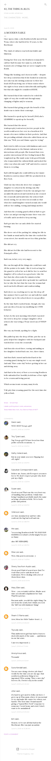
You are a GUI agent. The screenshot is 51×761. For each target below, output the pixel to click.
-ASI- (32, 754)
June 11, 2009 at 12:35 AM (20, 623)
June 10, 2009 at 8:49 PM (20, 581)
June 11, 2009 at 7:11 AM (19, 646)
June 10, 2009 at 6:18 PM (20, 545)
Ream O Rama (17, 615)
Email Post (14, 403)
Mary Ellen (15, 588)
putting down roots (16, 406)
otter (13, 691)
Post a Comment (11, 734)
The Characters (12, 18)
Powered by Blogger (27, 749)
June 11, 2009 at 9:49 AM (20, 684)
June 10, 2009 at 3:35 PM (20, 463)
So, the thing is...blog (17, 9)
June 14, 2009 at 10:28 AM (20, 728)
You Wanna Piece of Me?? (29, 410)
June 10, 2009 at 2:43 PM (20, 429)
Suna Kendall (17, 668)
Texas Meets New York (11, 410)
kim (13, 719)
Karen (13, 422)
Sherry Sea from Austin (21, 566)
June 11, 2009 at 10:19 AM (20, 712)
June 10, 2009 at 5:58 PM (20, 522)
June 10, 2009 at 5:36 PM (20, 505)
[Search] (45, 4)
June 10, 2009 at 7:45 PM (20, 559)
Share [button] (6, 403)
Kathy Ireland (17, 453)
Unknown (15, 512)
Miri (12, 529)
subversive (27, 406)
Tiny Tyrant (16, 436)
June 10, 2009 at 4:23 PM (20, 482)
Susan (14, 489)
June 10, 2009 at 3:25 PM (20, 446)
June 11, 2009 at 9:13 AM (19, 661)
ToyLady (15, 630)
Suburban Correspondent (22, 470)
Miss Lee (15, 552)
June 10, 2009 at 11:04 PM (20, 608)
